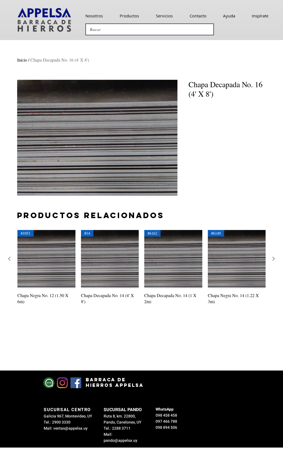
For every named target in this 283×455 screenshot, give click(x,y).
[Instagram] (62, 382)
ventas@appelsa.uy (70, 428)
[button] (94, 15)
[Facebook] (75, 382)
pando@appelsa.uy (120, 440)
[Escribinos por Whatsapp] (48, 382)
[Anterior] (9, 258)
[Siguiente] (273, 258)
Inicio (22, 60)
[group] (141, 267)
